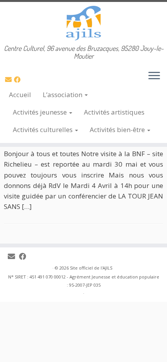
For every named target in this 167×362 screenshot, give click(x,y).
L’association (63, 94)
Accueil (20, 94)
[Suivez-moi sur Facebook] (18, 79)
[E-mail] (9, 79)
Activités (40, 112)
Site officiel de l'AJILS (91, 268)
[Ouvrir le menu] (154, 76)
